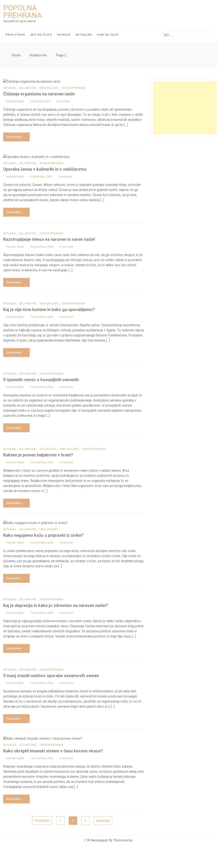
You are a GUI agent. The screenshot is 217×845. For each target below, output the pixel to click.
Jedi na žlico (41, 34)
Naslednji (103, 821)
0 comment (63, 101)
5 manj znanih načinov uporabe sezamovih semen (51, 675)
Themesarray (122, 840)
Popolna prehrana (22, 12)
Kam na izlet (108, 34)
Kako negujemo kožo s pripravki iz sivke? (43, 535)
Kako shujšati (48, 88)
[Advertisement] (185, 107)
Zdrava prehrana (73, 88)
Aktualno (83, 34)
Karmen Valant (15, 101)
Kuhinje (63, 34)
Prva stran (15, 34)
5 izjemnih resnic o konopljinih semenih (41, 379)
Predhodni (42, 821)
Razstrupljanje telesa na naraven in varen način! (49, 239)
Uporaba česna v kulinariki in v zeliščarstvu (44, 169)
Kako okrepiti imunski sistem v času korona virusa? (53, 750)
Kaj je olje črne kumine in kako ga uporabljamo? (49, 309)
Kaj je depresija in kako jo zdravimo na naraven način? (55, 605)
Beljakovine (27, 88)
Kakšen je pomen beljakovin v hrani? (38, 454)
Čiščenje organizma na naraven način (39, 93)
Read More (14, 137)
